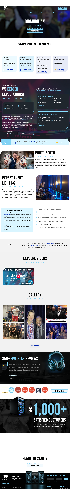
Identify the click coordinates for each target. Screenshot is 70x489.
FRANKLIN (15, 486)
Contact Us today (62, 142)
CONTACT (62, 9)
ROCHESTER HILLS (17, 487)
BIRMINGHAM (4, 487)
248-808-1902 (11, 133)
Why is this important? (63, 1)
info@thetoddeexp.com (17, 479)
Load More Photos (35, 346)
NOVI (3, 486)
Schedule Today (35, 31)
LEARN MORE (41, 105)
